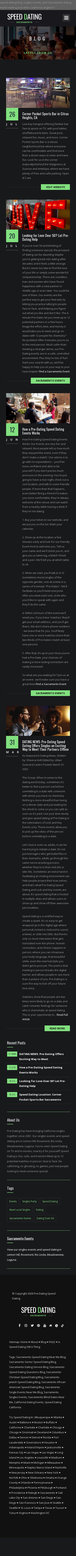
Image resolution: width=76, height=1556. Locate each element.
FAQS (52, 1342)
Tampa (38, 1508)
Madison (56, 1457)
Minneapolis (16, 1467)
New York (52, 1472)
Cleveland (42, 1432)
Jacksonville (54, 1447)
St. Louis (26, 1508)
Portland (61, 1487)
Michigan (38, 1462)
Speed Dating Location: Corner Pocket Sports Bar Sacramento (40, 1097)
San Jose (44, 1503)
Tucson (59, 1508)
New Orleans (36, 1472)
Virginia (23, 1513)
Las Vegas (32, 1452)
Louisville (42, 1457)
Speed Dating (50, 1201)
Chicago (57, 1427)
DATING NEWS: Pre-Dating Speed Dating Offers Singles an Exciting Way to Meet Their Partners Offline (45, 745)
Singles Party (29, 1201)
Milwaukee (54, 1462)
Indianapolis (16, 1447)
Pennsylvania (42, 1482)
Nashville (60, 1467)
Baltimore (25, 1422)
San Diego (47, 1497)
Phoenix (32, 1487)
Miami (27, 1462)
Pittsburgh (46, 1487)
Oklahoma (36, 1477)
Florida (47, 1437)
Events (13, 1201)
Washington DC (40, 1513)
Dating (39, 1209)
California (15, 1427)
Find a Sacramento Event (54, 371)
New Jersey (18, 1472)
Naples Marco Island (39, 1467)
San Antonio (30, 1497)
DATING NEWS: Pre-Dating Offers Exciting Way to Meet (41, 1056)
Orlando (26, 1482)
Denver (24, 1437)
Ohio (24, 1477)
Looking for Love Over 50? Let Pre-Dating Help (45, 237)
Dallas (13, 1437)
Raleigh (32, 1493)
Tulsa (12, 1513)
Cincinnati (28, 1432)
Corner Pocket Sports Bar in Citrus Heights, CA (45, 115)
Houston (49, 1442)
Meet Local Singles (19, 1209)
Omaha (50, 1477)
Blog (43, 1342)
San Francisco (27, 1503)
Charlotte (29, 1427)
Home (24, 1342)
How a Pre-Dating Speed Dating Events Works (43, 431)
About (34, 1342)
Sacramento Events (50, 380)
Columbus (58, 1432)
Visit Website (55, 187)
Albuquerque (42, 1417)
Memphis (14, 1462)
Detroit (36, 1437)
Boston (38, 1422)
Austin (13, 1422)
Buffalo (50, 1422)
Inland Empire (35, 1447)
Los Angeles (26, 1457)
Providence (18, 1493)
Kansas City (16, 1452)
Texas (48, 1508)
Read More (57, 1028)
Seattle (56, 1503)
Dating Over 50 (45, 1218)
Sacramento (47, 1493)
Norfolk (13, 1477)
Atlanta (57, 1417)
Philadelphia (17, 1487)
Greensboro (33, 1442)
